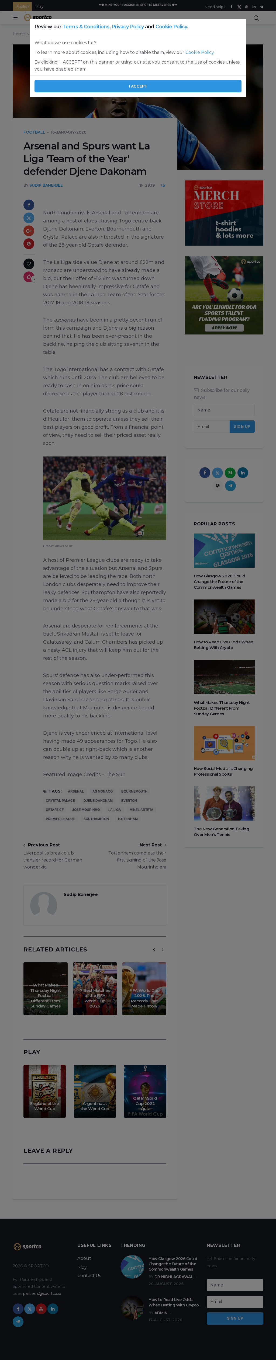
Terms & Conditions (86, 27)
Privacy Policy (128, 27)
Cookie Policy (171, 27)
